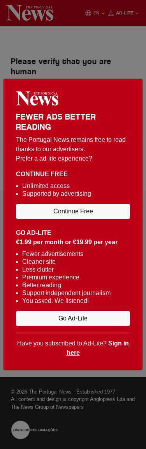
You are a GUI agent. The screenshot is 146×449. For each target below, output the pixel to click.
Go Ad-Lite (73, 318)
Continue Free (73, 211)
